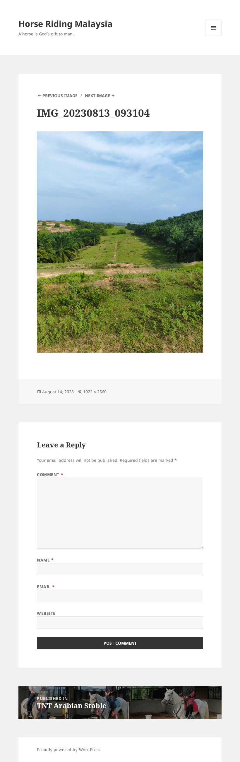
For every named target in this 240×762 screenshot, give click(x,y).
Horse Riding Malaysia (65, 23)
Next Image (97, 95)
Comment (50, 474)
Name (45, 560)
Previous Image (60, 95)
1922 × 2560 (95, 391)
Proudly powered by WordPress (68, 749)
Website (46, 613)
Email (45, 586)
